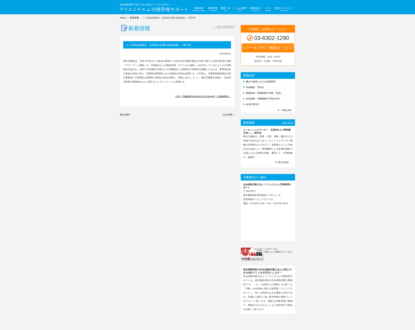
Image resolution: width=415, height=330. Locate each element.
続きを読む (283, 162)
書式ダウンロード (284, 9)
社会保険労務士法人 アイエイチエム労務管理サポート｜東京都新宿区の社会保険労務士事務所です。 (153, 9)
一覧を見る (286, 110)
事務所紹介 (255, 9)
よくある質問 (240, 9)
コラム (268, 9)
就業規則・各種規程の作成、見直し (264, 93)
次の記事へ (228, 114)
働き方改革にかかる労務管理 (260, 81)
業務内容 (199, 9)
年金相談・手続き (255, 87)
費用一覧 (225, 9)
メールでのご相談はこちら (269, 48)
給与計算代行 (253, 104)
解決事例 (213, 9)
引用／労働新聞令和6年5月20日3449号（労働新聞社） (203, 96)
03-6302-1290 (271, 38)
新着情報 (134, 17)
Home (123, 17)
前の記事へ (125, 114)
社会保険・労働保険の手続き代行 (263, 98)
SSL (266, 251)
